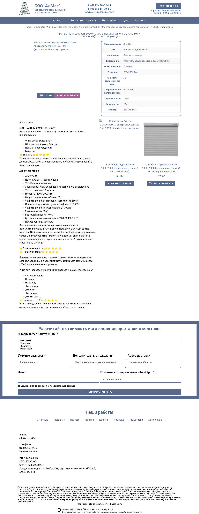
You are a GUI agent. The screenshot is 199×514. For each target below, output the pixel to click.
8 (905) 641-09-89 (99, 8)
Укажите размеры (31, 355)
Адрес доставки (139, 355)
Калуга (88, 12)
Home (28, 27)
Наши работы (109, 20)
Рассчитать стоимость (83, 20)
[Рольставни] (99, 348)
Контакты (140, 20)
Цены (126, 20)
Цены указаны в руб (117, 491)
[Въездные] (99, 340)
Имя (21, 372)
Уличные (52, 27)
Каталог (57, 20)
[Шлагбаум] (99, 346)
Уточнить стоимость (120, 183)
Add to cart (45, 95)
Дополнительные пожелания (93, 355)
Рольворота (39, 27)
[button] (168, 6)
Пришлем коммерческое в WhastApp (126, 372)
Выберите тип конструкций (37, 334)
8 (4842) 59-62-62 (99, 5)
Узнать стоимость (67, 95)
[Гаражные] (99, 343)
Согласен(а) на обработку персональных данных (48, 386)
